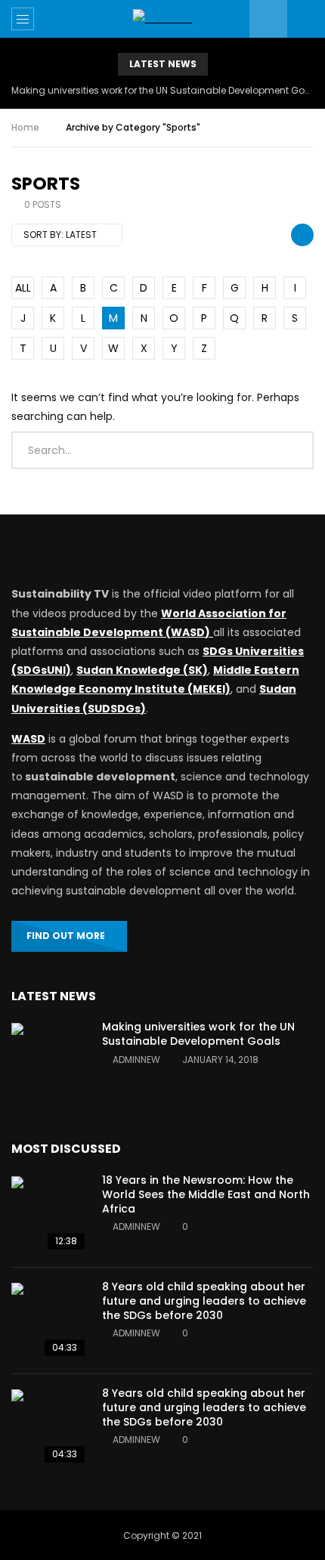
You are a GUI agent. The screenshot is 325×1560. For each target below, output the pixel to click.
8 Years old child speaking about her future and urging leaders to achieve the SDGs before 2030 (204, 1301)
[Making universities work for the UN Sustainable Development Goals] (49, 1060)
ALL (23, 287)
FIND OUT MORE (65, 935)
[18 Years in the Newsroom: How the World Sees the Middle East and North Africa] (49, 1214)
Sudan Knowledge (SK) (142, 670)
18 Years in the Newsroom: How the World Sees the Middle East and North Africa (206, 1194)
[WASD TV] (163, 18)
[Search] (306, 19)
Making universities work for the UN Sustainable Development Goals (162, 90)
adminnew (136, 1059)
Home (25, 127)
